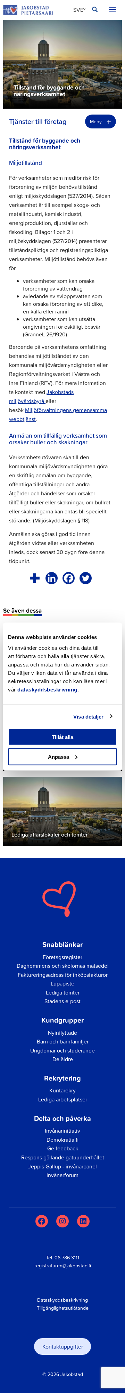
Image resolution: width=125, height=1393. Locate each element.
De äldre (62, 1059)
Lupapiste (62, 983)
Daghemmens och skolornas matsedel (63, 966)
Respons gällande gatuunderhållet (62, 1157)
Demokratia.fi (62, 1139)
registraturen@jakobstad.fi (62, 1265)
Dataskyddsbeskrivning (62, 1300)
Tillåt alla (62, 737)
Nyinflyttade (62, 1033)
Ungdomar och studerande (62, 1050)
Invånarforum (62, 1175)
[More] (34, 578)
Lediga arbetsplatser (62, 1099)
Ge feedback (62, 1148)
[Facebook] (68, 578)
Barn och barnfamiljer (63, 1041)
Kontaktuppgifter (62, 1346)
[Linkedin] (51, 578)
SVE (78, 10)
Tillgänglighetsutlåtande (63, 1307)
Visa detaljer (88, 716)
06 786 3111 (67, 1257)
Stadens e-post (62, 1001)
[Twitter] (86, 578)
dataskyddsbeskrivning (47, 690)
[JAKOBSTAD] (28, 10)
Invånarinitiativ (62, 1130)
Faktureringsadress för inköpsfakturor (63, 975)
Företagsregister (62, 957)
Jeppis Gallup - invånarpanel (62, 1166)
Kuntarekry (62, 1090)
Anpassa (58, 757)
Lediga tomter (63, 992)
